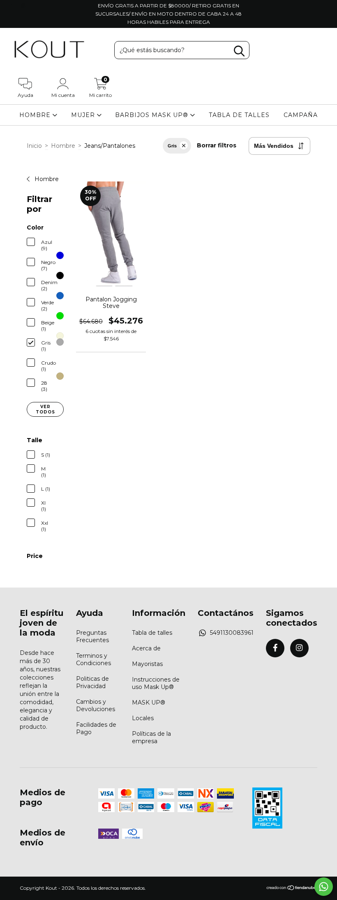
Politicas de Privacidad (92, 682)
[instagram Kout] (23, 5)
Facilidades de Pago (96, 728)
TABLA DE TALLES (239, 115)
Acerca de (146, 648)
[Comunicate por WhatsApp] (323, 886)
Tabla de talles (152, 632)
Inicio (34, 145)
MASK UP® (148, 702)
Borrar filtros (216, 145)
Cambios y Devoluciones (95, 705)
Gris (172, 145)
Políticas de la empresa (151, 737)
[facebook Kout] (12, 5)
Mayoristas (147, 664)
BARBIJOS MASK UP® (152, 115)
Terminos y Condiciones (93, 659)
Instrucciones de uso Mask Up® (156, 683)
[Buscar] (239, 51)
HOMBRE (36, 115)
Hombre (63, 145)
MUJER (84, 115)
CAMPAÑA (301, 115)
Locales (143, 718)
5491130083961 (232, 632)
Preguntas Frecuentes (92, 636)
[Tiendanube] (291, 889)
